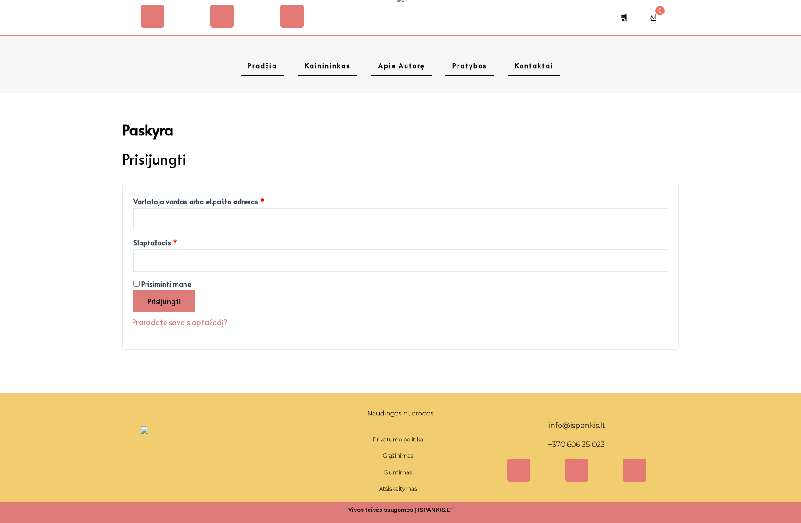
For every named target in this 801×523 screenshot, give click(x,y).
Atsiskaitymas (398, 488)
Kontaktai (534, 65)
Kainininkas (327, 65)
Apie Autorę (401, 65)
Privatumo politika (398, 439)
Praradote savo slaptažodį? (180, 322)
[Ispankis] (144, 452)
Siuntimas (398, 472)
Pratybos (469, 65)
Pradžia (262, 65)
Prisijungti (164, 301)
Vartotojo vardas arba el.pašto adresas (216, 200)
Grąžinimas (398, 455)
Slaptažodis (172, 241)
